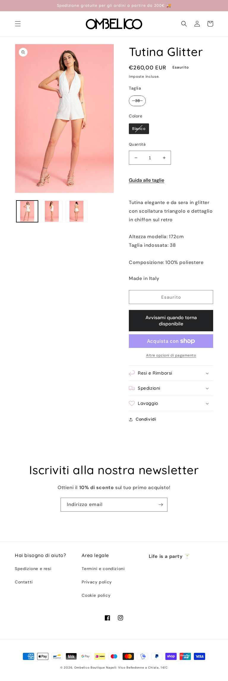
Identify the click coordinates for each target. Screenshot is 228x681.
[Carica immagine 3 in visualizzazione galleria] (76, 211)
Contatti (24, 582)
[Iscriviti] (160, 505)
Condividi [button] (146, 419)
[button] (17, 23)
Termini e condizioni (103, 568)
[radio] (137, 101)
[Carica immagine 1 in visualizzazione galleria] (27, 211)
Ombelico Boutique (89, 667)
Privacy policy (97, 582)
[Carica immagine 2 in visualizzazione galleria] (52, 211)
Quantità (137, 144)
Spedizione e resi (33, 568)
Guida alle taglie (146, 180)
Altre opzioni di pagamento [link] (171, 355)
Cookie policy (96, 595)
